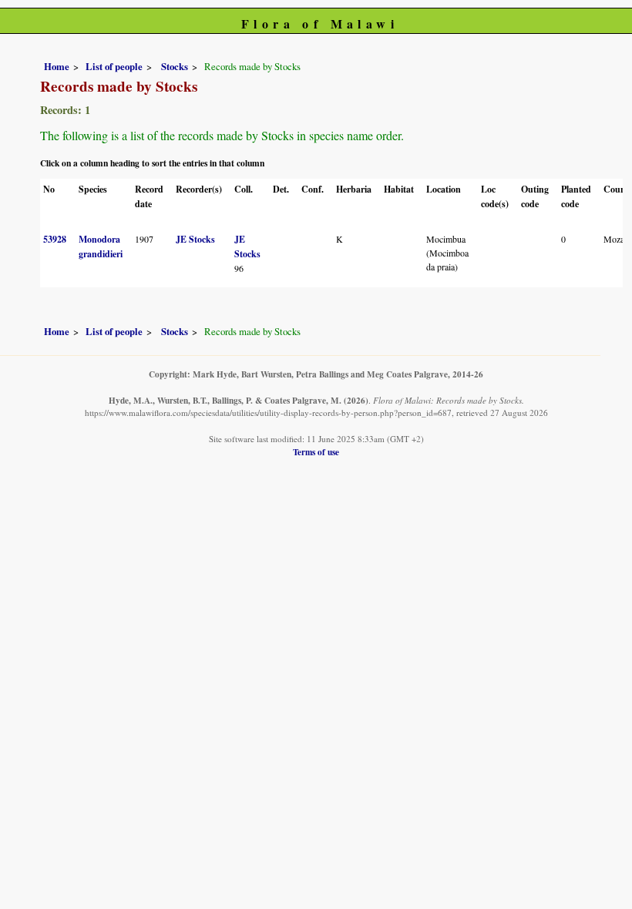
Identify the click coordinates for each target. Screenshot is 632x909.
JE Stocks (195, 239)
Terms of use (316, 451)
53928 (54, 239)
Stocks (173, 66)
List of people (114, 66)
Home (56, 66)
